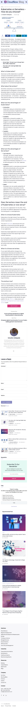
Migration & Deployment (6, 632)
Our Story (3, 675)
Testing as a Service (5, 638)
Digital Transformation (8, 495)
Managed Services (5, 640)
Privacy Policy (8, 705)
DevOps (24, 160)
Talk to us (12, 299)
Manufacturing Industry (6, 657)
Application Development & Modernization (12, 6)
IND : (2, 690)
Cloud (3, 609)
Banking (2, 663)
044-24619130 (6, 690)
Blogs (2, 668)
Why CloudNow (4, 677)
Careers (2, 680)
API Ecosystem (4, 643)
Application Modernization (8, 498)
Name (2, 383)
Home (2, 6)
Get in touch (14, 306)
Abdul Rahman (12, 414)
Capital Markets (4, 664)
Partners (3, 678)
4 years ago (19, 414)
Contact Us (3, 682)
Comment (3, 366)
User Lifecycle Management (7, 645)
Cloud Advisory (4, 630)
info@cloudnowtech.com (6, 691)
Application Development (8, 497)
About (2, 705)
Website (3, 395)
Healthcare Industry (5, 655)
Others (4, 558)
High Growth (3, 666)
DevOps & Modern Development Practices (12, 500)
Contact (14, 705)
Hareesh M (12, 451)
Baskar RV (12, 423)
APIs (3, 532)
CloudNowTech (7, 703)
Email (2, 389)
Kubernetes (10, 223)
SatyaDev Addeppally (7, 14)
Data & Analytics (4, 641)
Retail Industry (4, 653)
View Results (14, 506)
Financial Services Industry (7, 651)
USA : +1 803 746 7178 (6, 688)
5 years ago (16, 14)
